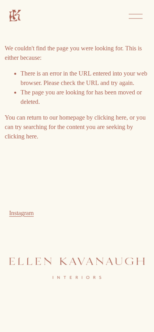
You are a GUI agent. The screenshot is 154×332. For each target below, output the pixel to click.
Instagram (21, 213)
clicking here (110, 117)
